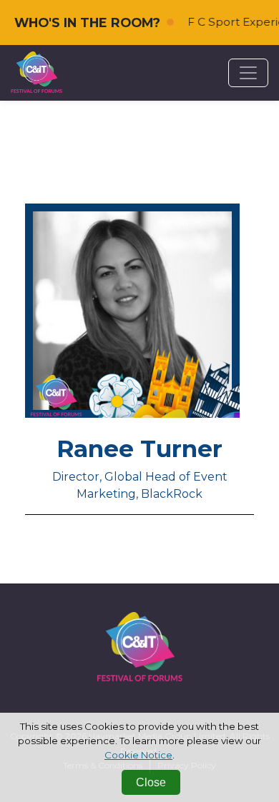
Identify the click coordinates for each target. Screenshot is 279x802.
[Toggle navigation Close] (248, 73)
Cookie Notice (138, 755)
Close (151, 782)
